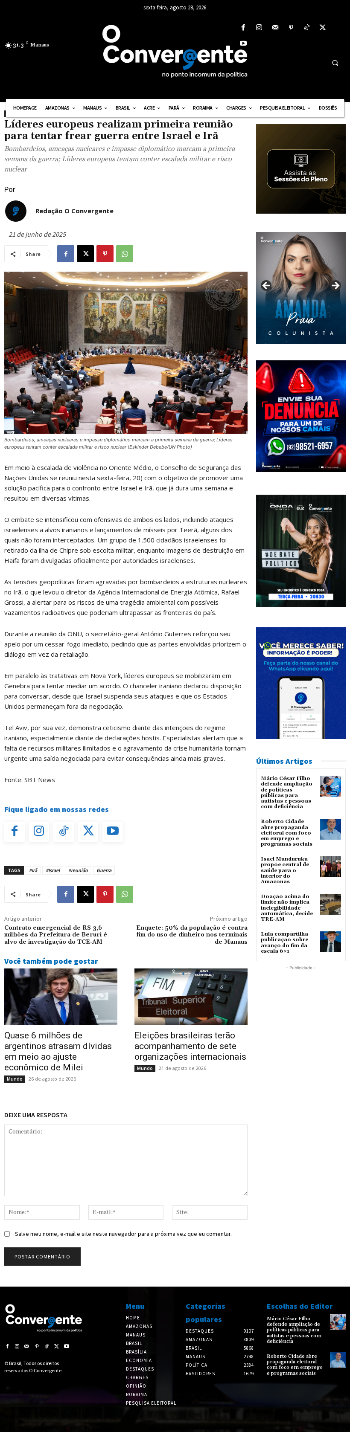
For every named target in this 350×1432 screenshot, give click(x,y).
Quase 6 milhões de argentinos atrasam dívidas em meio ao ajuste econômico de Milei (58, 1051)
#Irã (33, 870)
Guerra (103, 870)
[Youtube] (243, 43)
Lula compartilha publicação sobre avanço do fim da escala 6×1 (284, 942)
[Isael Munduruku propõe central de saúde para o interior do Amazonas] (330, 866)
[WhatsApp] (124, 253)
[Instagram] (259, 28)
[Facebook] (243, 28)
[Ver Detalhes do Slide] (301, 288)
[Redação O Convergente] (15, 211)
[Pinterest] (291, 28)
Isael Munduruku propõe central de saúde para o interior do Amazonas (285, 870)
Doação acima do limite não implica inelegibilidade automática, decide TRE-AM (287, 907)
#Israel (53, 870)
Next (335, 286)
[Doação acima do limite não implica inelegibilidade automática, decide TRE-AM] (330, 904)
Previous (266, 286)
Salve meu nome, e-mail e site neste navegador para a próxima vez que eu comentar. (123, 1234)
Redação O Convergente (74, 210)
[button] (335, 62)
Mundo (15, 1079)
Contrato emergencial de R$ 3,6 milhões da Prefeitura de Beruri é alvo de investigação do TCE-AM (55, 935)
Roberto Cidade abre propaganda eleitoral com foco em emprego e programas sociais (286, 832)
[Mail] (275, 28)
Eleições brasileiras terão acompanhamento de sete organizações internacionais (190, 1046)
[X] (323, 28)
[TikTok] (306, 28)
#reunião (78, 870)
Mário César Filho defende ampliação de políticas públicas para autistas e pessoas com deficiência (286, 792)
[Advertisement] (301, 1015)
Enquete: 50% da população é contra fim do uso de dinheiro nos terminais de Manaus (192, 935)
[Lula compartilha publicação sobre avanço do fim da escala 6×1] (330, 941)
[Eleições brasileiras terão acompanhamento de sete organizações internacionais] (191, 996)
